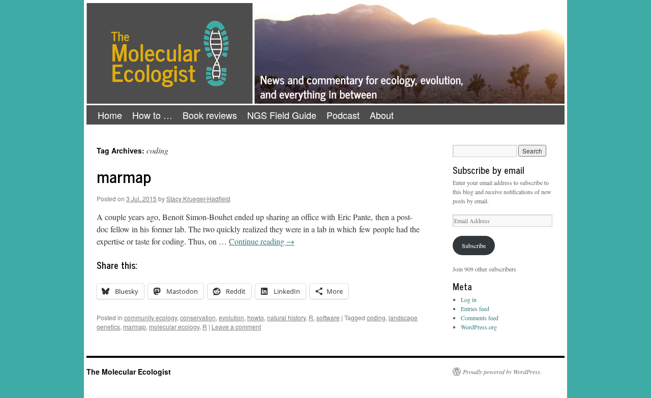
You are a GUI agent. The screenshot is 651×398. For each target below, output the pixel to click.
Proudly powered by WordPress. (502, 372)
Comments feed (479, 318)
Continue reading (261, 241)
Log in (469, 299)
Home (110, 114)
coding (376, 317)
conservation (198, 317)
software (328, 317)
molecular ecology (174, 326)
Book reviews (210, 114)
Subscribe (474, 245)
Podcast (343, 114)
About (382, 114)
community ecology (150, 317)
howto (255, 317)
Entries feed (475, 308)
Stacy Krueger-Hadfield (198, 198)
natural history (286, 317)
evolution (231, 317)
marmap (124, 176)
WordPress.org (479, 327)
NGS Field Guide (281, 114)
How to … (152, 114)
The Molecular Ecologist (128, 371)
